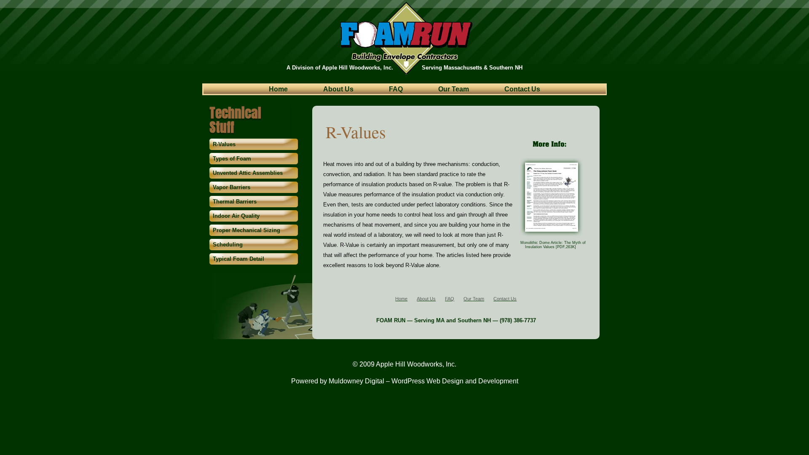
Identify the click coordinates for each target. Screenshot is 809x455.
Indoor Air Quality (236, 216)
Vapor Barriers (231, 187)
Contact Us (522, 89)
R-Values (224, 144)
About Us (338, 89)
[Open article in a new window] (551, 235)
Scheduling (228, 244)
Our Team (453, 89)
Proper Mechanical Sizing (246, 230)
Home (278, 89)
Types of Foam (232, 158)
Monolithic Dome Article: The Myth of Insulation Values (553, 245)
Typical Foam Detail (238, 259)
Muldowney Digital (356, 381)
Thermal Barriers (235, 201)
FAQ (396, 89)
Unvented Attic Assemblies (248, 173)
